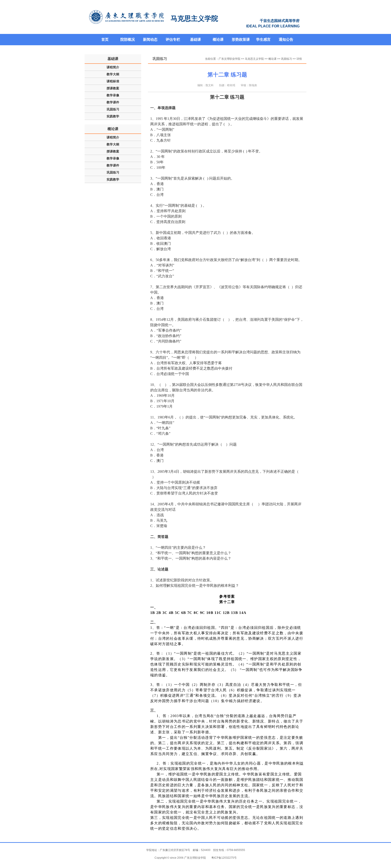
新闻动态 (150, 39)
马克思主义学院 (254, 58)
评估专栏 (173, 39)
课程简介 (113, 67)
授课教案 (113, 88)
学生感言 (263, 39)
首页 (105, 39)
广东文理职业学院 (229, 58)
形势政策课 (241, 39)
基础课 (195, 39)
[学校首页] (126, 17)
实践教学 (113, 116)
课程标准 (113, 81)
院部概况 (127, 39)
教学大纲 (113, 74)
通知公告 (286, 39)
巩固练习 (113, 109)
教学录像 (113, 95)
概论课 (218, 39)
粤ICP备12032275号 (224, 857)
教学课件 (113, 102)
